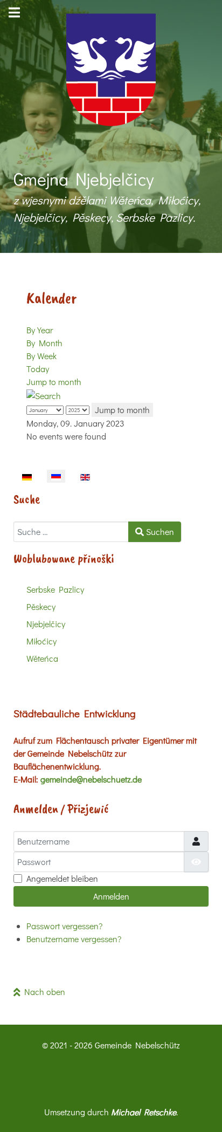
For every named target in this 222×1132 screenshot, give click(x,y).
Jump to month (53, 381)
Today (37, 368)
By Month (44, 342)
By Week (41, 355)
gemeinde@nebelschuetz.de (91, 779)
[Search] (43, 394)
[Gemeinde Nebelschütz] (111, 69)
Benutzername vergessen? (73, 938)
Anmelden (111, 896)
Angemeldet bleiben (62, 878)
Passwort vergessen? (64, 925)
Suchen (159, 531)
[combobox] (71, 532)
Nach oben (42, 991)
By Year (39, 329)
